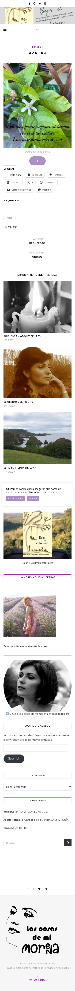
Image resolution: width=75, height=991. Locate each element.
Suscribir (14, 758)
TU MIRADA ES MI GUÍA (33, 811)
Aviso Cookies (63, 967)
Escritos (17, 967)
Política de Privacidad (43, 967)
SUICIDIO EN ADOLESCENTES (22, 336)
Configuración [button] (15, 498)
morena (12, 226)
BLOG (38, 161)
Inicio (9, 967)
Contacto (27, 967)
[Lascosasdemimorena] (37, 930)
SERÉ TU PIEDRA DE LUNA (19, 467)
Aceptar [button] (33, 498)
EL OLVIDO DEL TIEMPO (18, 402)
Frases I (37, 46)
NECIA (23, 828)
